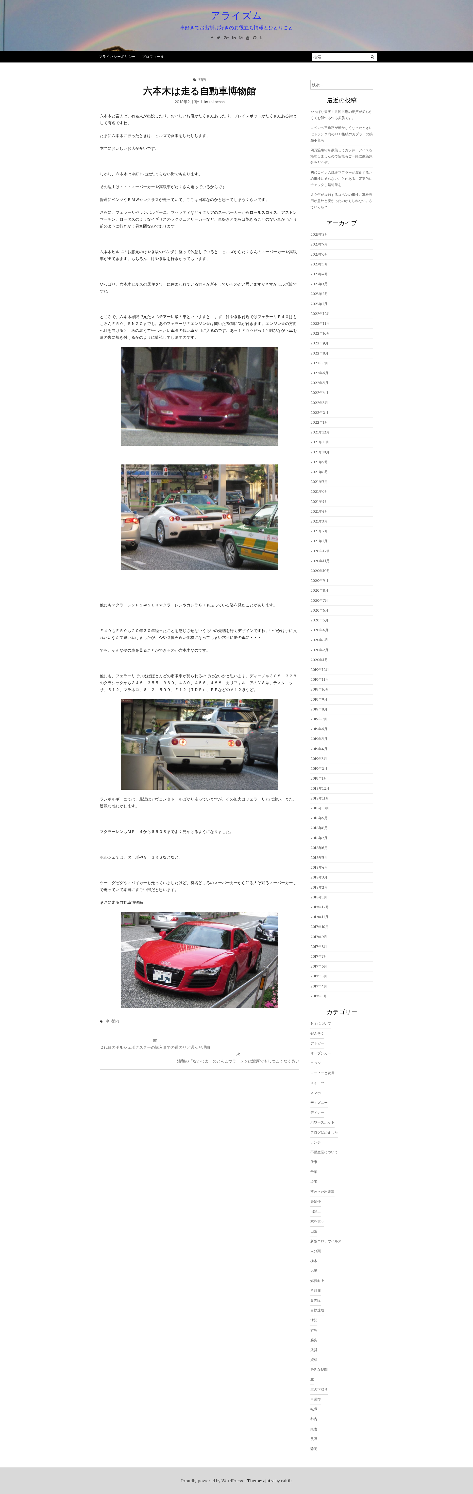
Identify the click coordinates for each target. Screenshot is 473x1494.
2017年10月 (319, 926)
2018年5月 (319, 857)
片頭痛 (315, 1290)
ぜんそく (317, 1033)
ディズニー (319, 1102)
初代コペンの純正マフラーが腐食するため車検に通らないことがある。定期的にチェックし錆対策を (341, 178)
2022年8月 (319, 353)
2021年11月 (319, 442)
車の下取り (319, 1389)
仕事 (313, 1162)
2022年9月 (319, 343)
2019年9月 (318, 699)
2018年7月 (318, 838)
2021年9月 (319, 462)
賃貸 (313, 1350)
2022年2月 (319, 412)
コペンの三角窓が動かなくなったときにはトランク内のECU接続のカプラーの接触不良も (341, 133)
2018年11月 (319, 798)
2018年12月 (319, 788)
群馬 (313, 1330)
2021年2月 (319, 531)
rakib (286, 1480)
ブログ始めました (324, 1132)
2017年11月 (319, 917)
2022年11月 (320, 323)
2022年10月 (320, 333)
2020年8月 (319, 590)
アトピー (317, 1043)
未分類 (315, 1251)
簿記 (313, 1320)
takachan (217, 101)
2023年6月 (319, 254)
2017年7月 (318, 956)
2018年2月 (319, 887)
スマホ (315, 1093)
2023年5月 (319, 264)
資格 (313, 1359)
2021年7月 (319, 481)
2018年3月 (318, 877)
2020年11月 (320, 561)
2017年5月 (318, 976)
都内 (202, 79)
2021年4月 (319, 511)
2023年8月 (319, 234)
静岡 (313, 1449)
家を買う (317, 1221)
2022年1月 (319, 422)
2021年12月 (320, 432)
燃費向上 (317, 1280)
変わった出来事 (322, 1191)
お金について (320, 1023)
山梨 (313, 1231)
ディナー (317, 1112)
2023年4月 (319, 274)
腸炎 (313, 1340)
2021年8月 (319, 472)
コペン (315, 1063)
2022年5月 (319, 383)
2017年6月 (318, 966)
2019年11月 (319, 679)
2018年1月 (318, 897)
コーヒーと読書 (322, 1073)
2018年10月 (319, 808)
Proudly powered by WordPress (212, 1480)
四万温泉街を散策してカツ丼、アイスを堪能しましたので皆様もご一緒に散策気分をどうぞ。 (341, 156)
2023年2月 (319, 294)
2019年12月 (319, 669)
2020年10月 (320, 571)
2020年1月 (319, 660)
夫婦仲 (315, 1201)
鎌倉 (313, 1429)
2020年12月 (320, 551)
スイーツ (317, 1083)
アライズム (236, 15)
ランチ (315, 1142)
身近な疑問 (319, 1369)
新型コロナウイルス (325, 1241)
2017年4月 (318, 986)
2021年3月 (319, 521)
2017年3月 (318, 996)
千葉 (313, 1172)
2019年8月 (318, 709)
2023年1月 (318, 304)
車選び (315, 1399)
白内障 (315, 1300)
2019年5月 (318, 739)
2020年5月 (319, 620)
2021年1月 (318, 541)
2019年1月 (318, 778)
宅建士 (315, 1211)
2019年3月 (318, 758)
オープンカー (320, 1053)
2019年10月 (319, 689)
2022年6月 (319, 373)
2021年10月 (319, 452)
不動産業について (324, 1152)
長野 (313, 1439)
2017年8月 (318, 946)
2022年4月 (319, 392)
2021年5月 (319, 501)
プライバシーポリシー (117, 56)
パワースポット (322, 1122)
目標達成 (317, 1310)
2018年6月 (319, 848)
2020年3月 (319, 640)
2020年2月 (319, 650)
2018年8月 (319, 828)
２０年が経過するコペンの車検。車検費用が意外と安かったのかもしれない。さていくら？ (341, 200)
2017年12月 (319, 907)
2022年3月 (319, 402)
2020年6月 (319, 610)
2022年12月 (320, 313)
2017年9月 (318, 937)
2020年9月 (319, 580)
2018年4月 (319, 867)
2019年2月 (318, 768)
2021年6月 (319, 491)
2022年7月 (319, 363)
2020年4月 (319, 630)
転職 (313, 1409)
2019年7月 (318, 719)
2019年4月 (318, 749)
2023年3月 (319, 284)
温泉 (313, 1270)
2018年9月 (319, 818)
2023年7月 (319, 244)
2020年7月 (319, 600)
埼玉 (313, 1182)
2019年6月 (318, 729)
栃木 (313, 1261)
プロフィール (153, 56)
